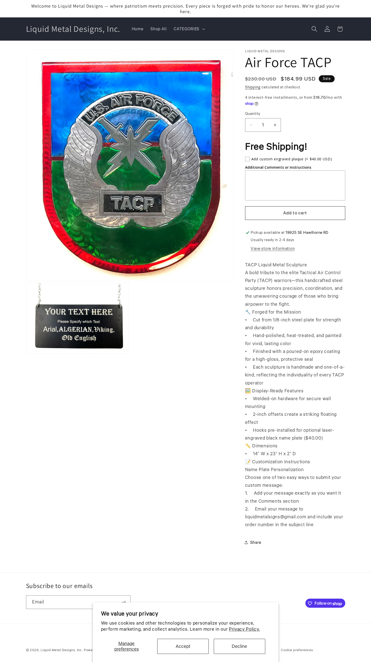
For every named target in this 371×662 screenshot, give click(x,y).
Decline (239, 646)
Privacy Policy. (244, 629)
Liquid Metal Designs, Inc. (62, 650)
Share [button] (255, 542)
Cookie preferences (297, 650)
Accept (183, 646)
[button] (188, 29)
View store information (273, 248)
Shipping (252, 87)
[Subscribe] (123, 602)
